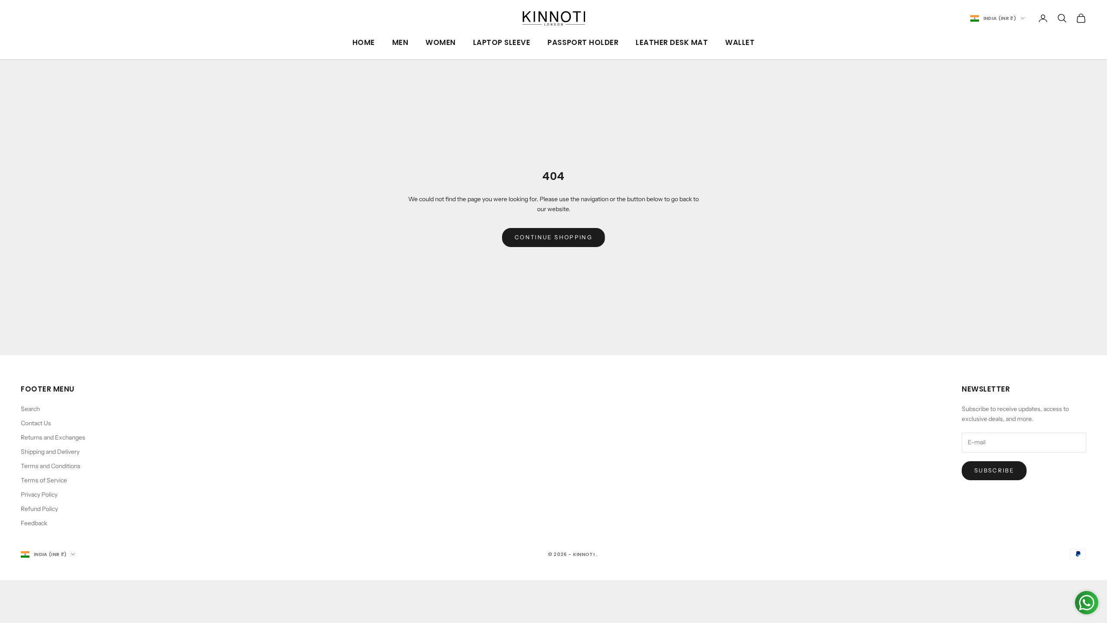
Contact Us (36, 423)
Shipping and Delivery (50, 452)
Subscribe (994, 470)
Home (363, 42)
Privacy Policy (39, 494)
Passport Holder (582, 42)
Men (400, 42)
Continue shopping (553, 237)
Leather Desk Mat (672, 42)
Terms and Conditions (50, 466)
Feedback (34, 523)
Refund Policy (39, 509)
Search (30, 409)
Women (441, 42)
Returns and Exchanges (53, 437)
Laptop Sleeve (502, 42)
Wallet (740, 42)
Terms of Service (44, 480)
